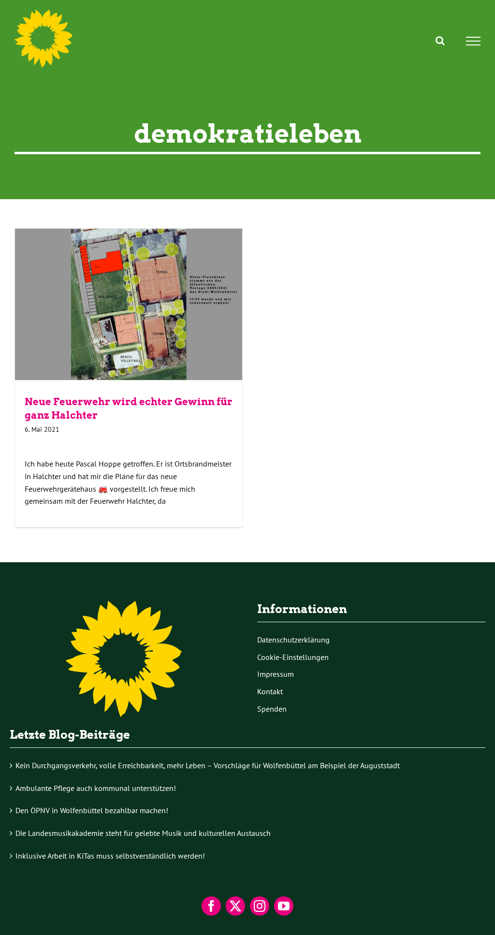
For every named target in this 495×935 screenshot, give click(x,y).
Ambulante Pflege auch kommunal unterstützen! (95, 788)
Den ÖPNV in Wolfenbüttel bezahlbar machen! (91, 810)
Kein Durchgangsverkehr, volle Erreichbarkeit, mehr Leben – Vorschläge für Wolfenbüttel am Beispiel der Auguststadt (207, 765)
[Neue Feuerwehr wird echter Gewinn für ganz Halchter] (128, 304)
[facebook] (211, 906)
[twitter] (235, 906)
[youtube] (283, 906)
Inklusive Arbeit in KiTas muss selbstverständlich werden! (110, 856)
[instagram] (259, 906)
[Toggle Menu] (473, 41)
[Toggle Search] (440, 40)
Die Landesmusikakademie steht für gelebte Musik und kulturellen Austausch (143, 833)
